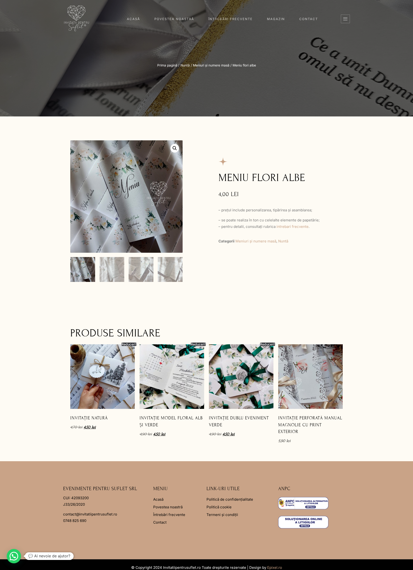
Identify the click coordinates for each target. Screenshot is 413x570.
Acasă (133, 19)
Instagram (95, 531)
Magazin (276, 19)
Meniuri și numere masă (211, 65)
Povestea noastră (174, 19)
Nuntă (185, 65)
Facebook (71, 531)
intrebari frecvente (293, 226)
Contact (308, 19)
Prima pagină (167, 65)
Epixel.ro (274, 567)
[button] (345, 19)
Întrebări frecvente (230, 19)
